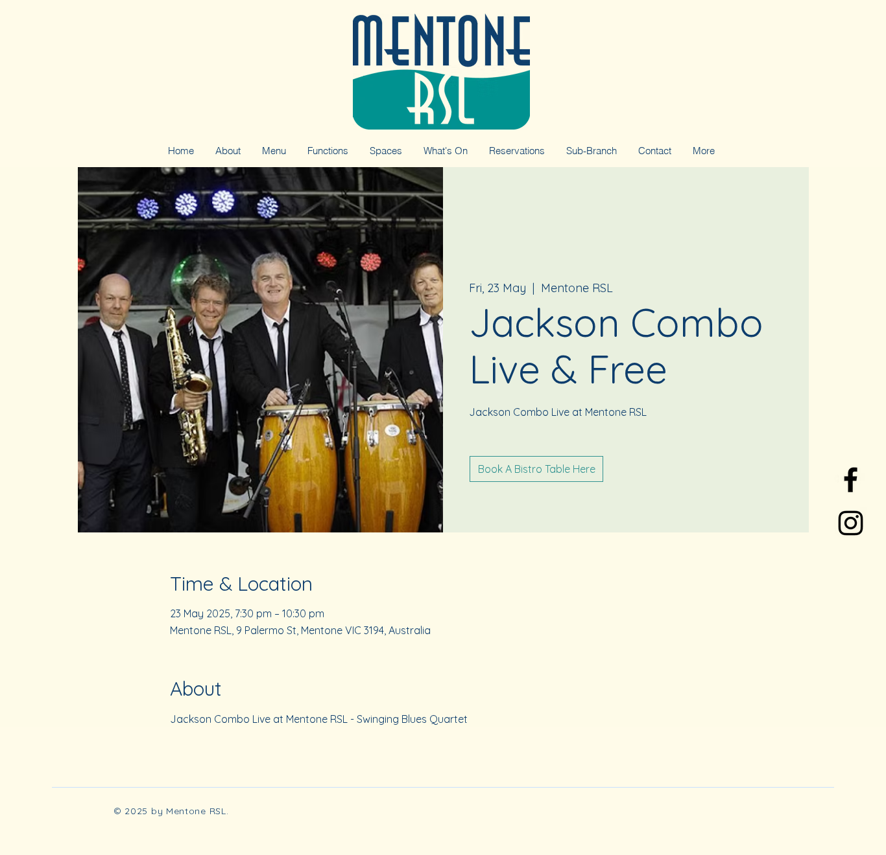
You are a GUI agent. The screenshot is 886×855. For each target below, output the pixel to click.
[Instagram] (850, 523)
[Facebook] (850, 479)
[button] (591, 151)
